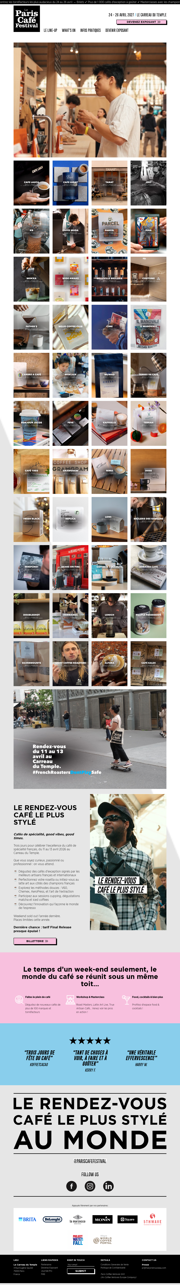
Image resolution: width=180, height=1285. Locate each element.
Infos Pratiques (90, 30)
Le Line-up (50, 30)
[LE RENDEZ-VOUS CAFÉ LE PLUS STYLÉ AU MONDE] (90, 1123)
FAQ (43, 1274)
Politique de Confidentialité (113, 1268)
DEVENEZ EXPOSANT (141, 21)
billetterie (35, 941)
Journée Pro (46, 1271)
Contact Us (149, 1260)
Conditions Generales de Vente (115, 1265)
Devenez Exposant (49, 1268)
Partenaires (46, 1265)
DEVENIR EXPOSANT (116, 30)
